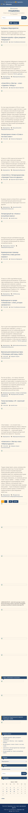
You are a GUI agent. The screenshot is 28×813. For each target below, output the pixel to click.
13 (14, 789)
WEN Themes (15, 811)
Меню (15, 23)
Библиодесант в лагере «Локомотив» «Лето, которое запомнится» (11, 302)
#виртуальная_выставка (17, 394)
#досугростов (4, 396)
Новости (12, 246)
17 (3, 791)
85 (10, 501)
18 (6, 791)
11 (6, 789)
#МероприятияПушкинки (19, 76)
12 (10, 789)
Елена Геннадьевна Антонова (18, 42)
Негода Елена (14, 218)
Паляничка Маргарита (16, 139)
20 (14, 791)
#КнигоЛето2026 (17, 128)
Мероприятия (6, 76)
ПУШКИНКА (14, 11)
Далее (15, 501)
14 (17, 789)
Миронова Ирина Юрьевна (17, 87)
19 (10, 791)
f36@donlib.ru (20, 2)
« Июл (2, 798)
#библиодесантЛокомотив (19, 345)
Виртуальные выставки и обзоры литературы (14, 393)
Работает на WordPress (10, 809)
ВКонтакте (9, 4)
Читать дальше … (18, 74)
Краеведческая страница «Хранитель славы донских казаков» (10, 254)
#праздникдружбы (5, 78)
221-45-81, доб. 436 (10, 2)
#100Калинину (16, 294)
